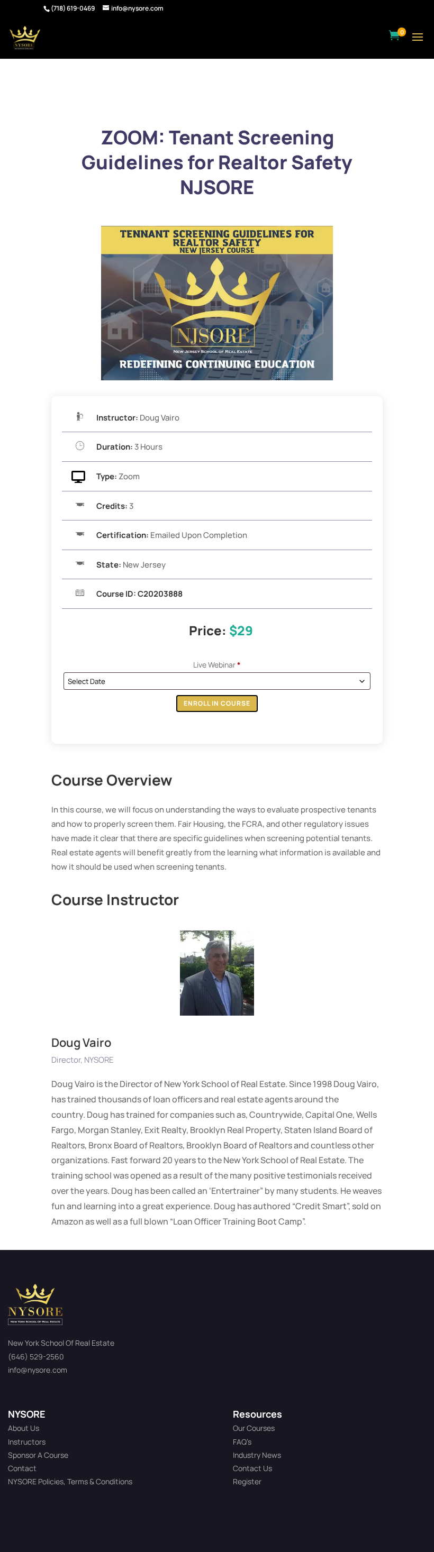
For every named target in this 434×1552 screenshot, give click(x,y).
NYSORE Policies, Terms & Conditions (70, 1481)
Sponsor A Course (38, 1455)
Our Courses (254, 1428)
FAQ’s (242, 1442)
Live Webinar (217, 665)
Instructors (27, 1442)
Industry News (257, 1455)
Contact (22, 1468)
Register (247, 1481)
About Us (23, 1428)
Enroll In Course (217, 703)
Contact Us (252, 1468)
